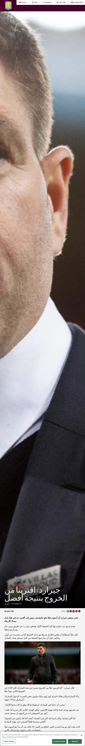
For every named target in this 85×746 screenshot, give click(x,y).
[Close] (81, 735)
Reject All (75, 741)
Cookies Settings (8, 741)
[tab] (22, 2)
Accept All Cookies (59, 741)
